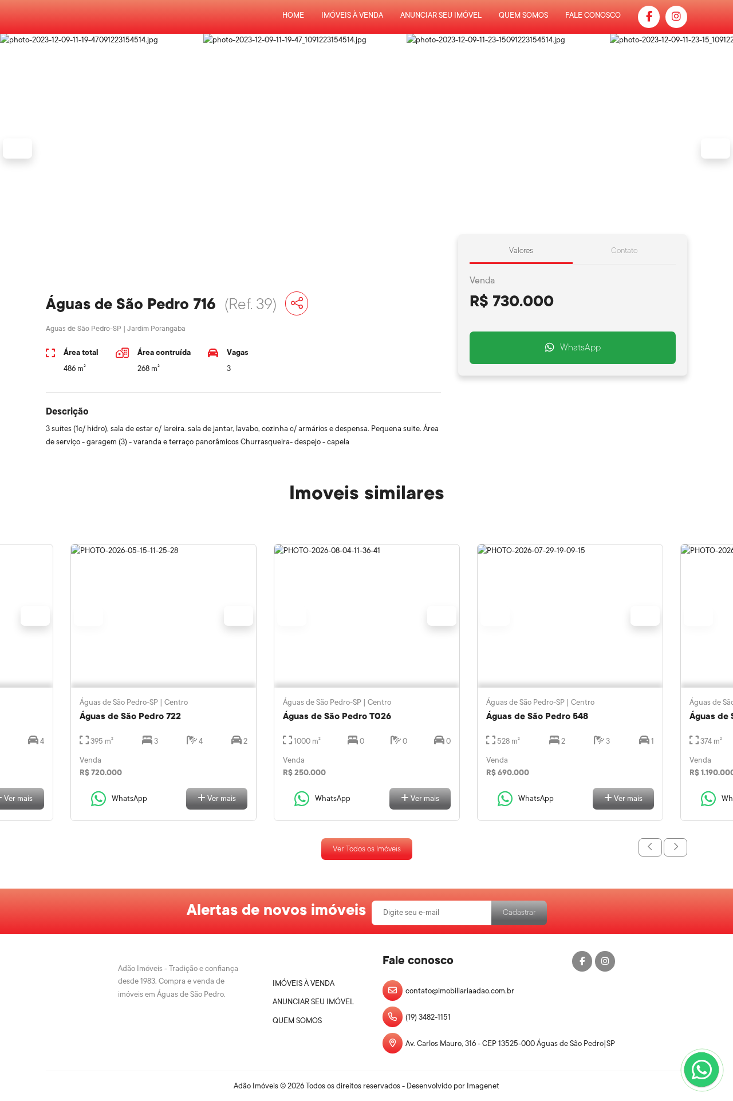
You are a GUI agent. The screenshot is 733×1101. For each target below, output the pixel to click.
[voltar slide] (650, 847)
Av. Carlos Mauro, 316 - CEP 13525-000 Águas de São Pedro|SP (510, 1043)
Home (293, 15)
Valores (521, 250)
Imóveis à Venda (352, 15)
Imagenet (483, 1086)
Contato (624, 250)
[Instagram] (676, 17)
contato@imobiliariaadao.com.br (459, 990)
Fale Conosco (593, 15)
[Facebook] (649, 17)
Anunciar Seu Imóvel (441, 15)
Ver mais (221, 798)
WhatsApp (580, 347)
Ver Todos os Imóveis (367, 849)
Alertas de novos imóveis (276, 909)
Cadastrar (519, 912)
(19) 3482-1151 (428, 1017)
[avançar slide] (675, 847)
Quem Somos (523, 15)
